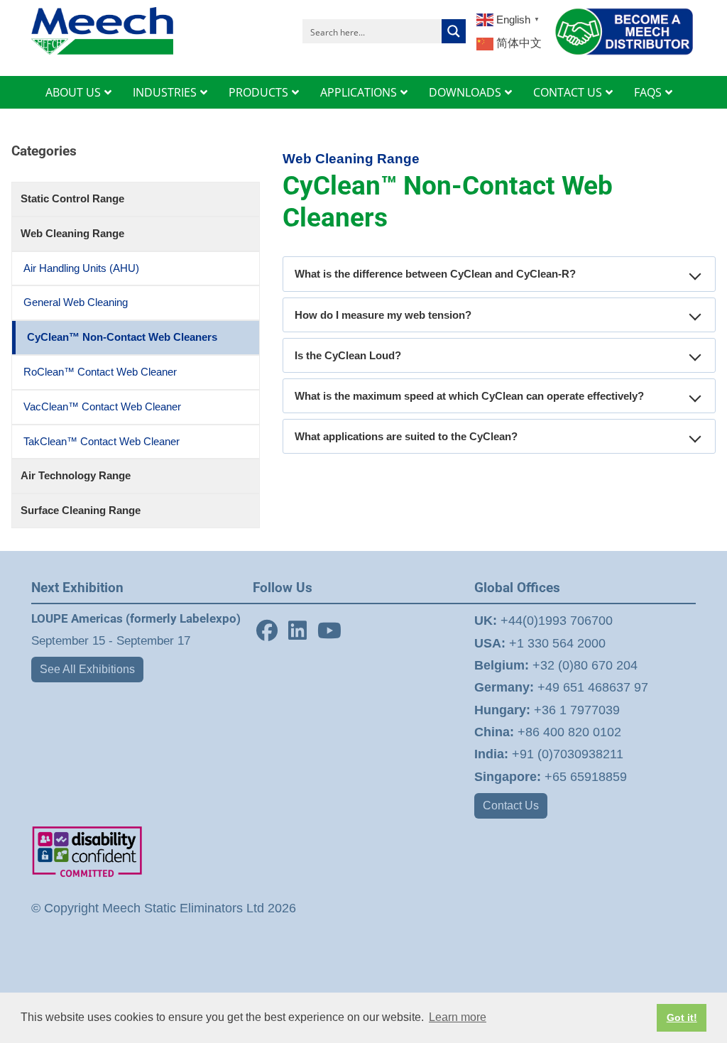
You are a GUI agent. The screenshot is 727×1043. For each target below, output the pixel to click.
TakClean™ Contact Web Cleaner (101, 441)
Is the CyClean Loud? (348, 355)
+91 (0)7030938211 (548, 754)
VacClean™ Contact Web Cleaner (102, 406)
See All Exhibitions (87, 669)
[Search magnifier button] (454, 31)
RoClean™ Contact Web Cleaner (100, 372)
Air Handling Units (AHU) (81, 268)
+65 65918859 (550, 777)
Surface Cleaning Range (81, 510)
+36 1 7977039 (547, 710)
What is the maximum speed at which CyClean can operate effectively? (469, 396)
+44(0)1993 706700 (543, 620)
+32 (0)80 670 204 (556, 665)
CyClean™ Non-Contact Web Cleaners (122, 337)
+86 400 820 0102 (547, 732)
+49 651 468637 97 (561, 687)
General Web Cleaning (75, 302)
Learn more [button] (457, 1017)
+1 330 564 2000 (540, 643)
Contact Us (511, 805)
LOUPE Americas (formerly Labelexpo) (136, 618)
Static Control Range (72, 198)
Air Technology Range (76, 475)
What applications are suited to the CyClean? (406, 436)
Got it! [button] (682, 1017)
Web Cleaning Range (72, 233)
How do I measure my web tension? (383, 315)
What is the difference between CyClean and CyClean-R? (435, 274)
